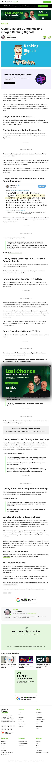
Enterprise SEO (39, 721)
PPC (37, 724)
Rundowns (3, 743)
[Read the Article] (8, 659)
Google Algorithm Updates (7, 752)
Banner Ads (21, 745)
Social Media (21, 721)
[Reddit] (8, 729)
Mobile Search (39, 717)
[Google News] (2, 726)
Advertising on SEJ (23, 741)
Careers (38, 748)
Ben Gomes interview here (15, 253)
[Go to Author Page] (3, 37)
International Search (40, 719)
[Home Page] (11, 2)
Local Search (39, 715)
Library (2, 745)
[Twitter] (14, 726)
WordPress (21, 726)
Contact (37, 745)
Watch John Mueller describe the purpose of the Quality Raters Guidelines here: (24, 589)
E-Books (3, 748)
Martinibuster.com (31, 613)
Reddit (37, 728)
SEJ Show (3, 750)
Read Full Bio (7, 617)
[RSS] (11, 729)
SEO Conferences (5, 754)
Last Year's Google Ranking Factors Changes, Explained (26, 666)
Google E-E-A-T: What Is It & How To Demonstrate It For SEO (8, 666)
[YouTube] (8, 726)
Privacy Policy (39, 750)
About (37, 743)
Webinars (3, 741)
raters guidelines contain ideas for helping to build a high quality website (26, 359)
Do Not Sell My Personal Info (42, 752)
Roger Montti (11, 37)
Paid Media (21, 717)
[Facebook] (11, 726)
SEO (10, 592)
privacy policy (32, 646)
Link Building (39, 712)
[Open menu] (2, 2)
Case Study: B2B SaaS (23, 743)
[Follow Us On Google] (26, 600)
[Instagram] (5, 729)
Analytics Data (39, 726)
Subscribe (38, 741)
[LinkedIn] (5, 726)
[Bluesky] (2, 729)
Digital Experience (23, 724)
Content (20, 719)
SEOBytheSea (6, 556)
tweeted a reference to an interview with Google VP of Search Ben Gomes (29, 218)
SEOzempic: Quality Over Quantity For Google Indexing (43, 666)
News (5, 592)
